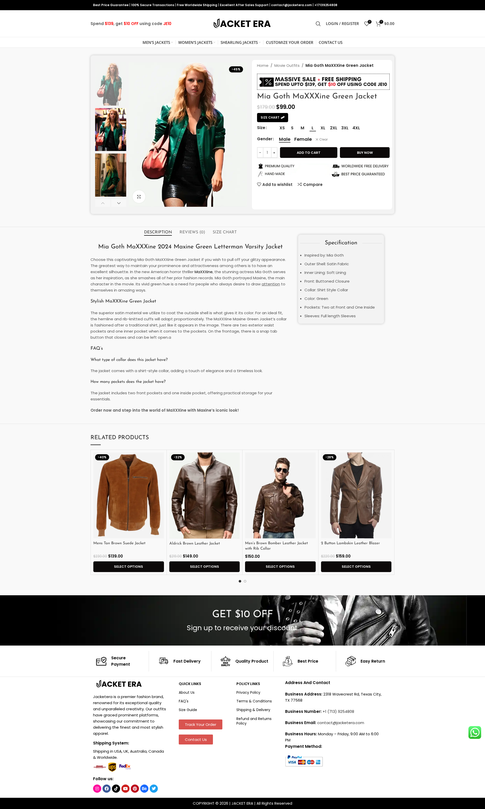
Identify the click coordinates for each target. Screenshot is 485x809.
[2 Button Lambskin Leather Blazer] (356, 495)
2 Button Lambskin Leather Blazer (350, 543)
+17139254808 (325, 5)
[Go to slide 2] (245, 581)
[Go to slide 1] (240, 581)
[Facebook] (107, 789)
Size (261, 127)
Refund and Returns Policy (254, 721)
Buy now (365, 152)
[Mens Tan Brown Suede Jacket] (128, 495)
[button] (102, 203)
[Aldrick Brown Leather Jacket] (204, 495)
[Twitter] (154, 789)
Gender (264, 139)
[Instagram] (97, 789)
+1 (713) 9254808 (338, 711)
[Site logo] (242, 23)
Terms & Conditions (254, 701)
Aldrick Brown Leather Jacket (194, 544)
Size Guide (188, 709)
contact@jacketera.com (291, 5)
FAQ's (183, 701)
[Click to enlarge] (139, 196)
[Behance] (144, 789)
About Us (187, 692)
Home (263, 65)
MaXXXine (204, 271)
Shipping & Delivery (253, 709)
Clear (323, 139)
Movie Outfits (287, 65)
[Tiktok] (116, 789)
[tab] (158, 232)
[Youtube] (125, 789)
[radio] (282, 128)
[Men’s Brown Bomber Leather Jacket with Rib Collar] (280, 495)
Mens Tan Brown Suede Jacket (119, 543)
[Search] (318, 24)
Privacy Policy (248, 692)
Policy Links (248, 683)
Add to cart (309, 152)
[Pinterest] (135, 789)
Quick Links (190, 683)
